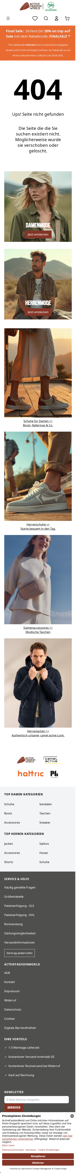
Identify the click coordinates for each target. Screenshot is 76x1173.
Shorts (8, 862)
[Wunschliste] (35, 18)
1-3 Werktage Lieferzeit (23, 1048)
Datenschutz (12, 1009)
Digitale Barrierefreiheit (20, 1028)
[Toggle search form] (46, 18)
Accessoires (12, 822)
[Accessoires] (38, 579)
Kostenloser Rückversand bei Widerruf (34, 1066)
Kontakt (9, 982)
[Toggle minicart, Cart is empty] (67, 18)
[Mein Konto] (56, 18)
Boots (8, 813)
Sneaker (44, 822)
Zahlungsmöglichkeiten (20, 933)
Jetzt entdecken (38, 234)
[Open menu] (8, 18)
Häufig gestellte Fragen (20, 887)
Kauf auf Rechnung (21, 1075)
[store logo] (31, 6)
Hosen (43, 853)
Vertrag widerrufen (20, 953)
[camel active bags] (38, 683)
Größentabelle (14, 897)
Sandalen (45, 804)
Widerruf (10, 1000)
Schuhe (9, 804)
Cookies (9, 1019)
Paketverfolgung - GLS (19, 906)
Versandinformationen (19, 942)
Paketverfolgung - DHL (19, 915)
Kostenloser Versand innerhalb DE (31, 1057)
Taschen (44, 813)
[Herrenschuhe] (38, 476)
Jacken (8, 844)
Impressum (12, 991)
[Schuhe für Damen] (38, 372)
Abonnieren (14, 1107)
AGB (7, 973)
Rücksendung (13, 924)
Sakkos (44, 844)
